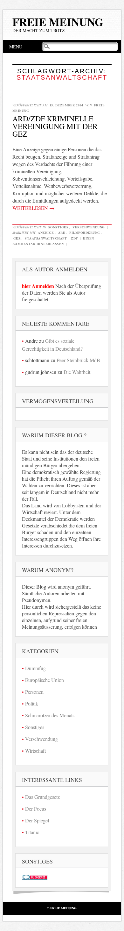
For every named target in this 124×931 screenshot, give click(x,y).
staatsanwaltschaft (46, 238)
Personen (34, 691)
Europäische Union (44, 680)
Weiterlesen (33, 207)
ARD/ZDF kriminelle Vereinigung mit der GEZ (55, 126)
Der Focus (35, 808)
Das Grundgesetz (42, 796)
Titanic (32, 832)
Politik (31, 703)
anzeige (46, 232)
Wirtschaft (35, 750)
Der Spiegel (37, 820)
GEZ (17, 238)
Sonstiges (58, 227)
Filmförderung (84, 232)
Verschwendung (88, 227)
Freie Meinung (57, 22)
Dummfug (35, 668)
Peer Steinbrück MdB (78, 360)
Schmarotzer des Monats (49, 715)
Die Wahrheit (77, 372)
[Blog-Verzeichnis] (34, 877)
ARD (61, 232)
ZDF (74, 238)
